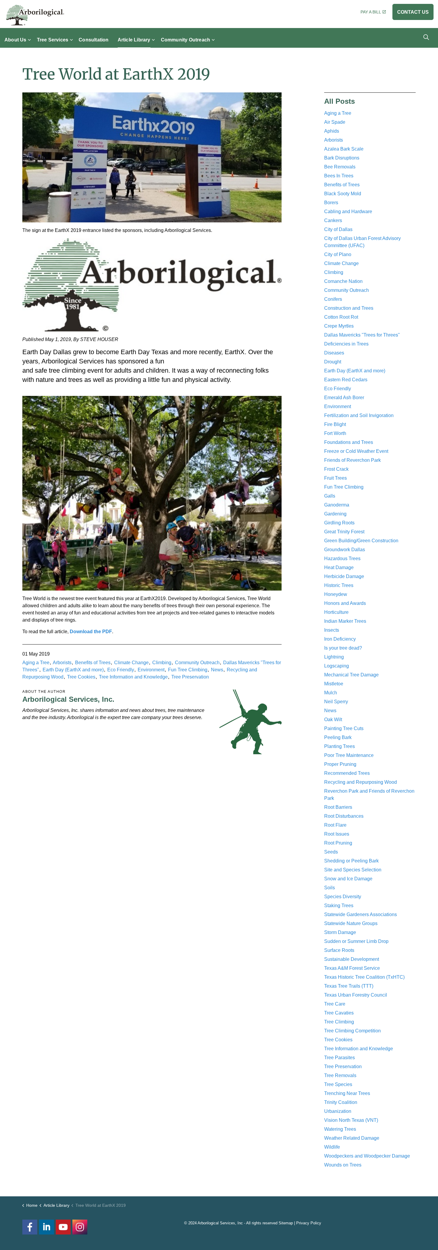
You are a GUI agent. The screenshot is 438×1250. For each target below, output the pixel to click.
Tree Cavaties (339, 1012)
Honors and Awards (345, 603)
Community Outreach (185, 39)
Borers (331, 202)
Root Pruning (338, 842)
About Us (15, 39)
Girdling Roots (339, 522)
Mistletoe (333, 683)
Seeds (331, 851)
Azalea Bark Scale (344, 148)
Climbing (161, 662)
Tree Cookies (81, 676)
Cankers (333, 220)
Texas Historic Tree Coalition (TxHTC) (364, 977)
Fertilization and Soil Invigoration (359, 415)
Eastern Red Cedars (345, 379)
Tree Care (334, 1003)
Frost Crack (336, 469)
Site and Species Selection (352, 869)
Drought (332, 361)
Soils (329, 887)
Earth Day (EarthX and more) (73, 669)
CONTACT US (413, 12)
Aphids (331, 131)
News (217, 669)
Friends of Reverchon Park (352, 460)
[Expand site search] (426, 37)
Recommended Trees (347, 773)
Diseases (334, 352)
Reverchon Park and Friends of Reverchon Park (369, 795)
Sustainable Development (351, 959)
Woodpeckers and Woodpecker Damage (367, 1155)
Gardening (335, 513)
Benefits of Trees (93, 662)
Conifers (333, 299)
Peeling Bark (338, 737)
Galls (329, 495)
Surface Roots (339, 950)
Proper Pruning (340, 764)
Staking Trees (338, 905)
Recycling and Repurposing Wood (360, 782)
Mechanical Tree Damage (351, 674)
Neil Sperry (336, 701)
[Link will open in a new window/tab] (79, 1227)
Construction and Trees (348, 308)
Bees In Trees (338, 175)
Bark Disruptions (341, 157)
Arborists (62, 662)
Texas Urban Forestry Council (355, 994)
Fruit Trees (335, 478)
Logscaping (336, 665)
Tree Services (53, 39)
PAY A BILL (371, 12)
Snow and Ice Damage (348, 878)
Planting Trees (339, 746)
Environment (151, 669)
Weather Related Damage (351, 1138)
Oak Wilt (333, 719)
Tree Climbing (339, 1021)
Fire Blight (335, 424)
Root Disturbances (344, 816)
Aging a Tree (35, 662)
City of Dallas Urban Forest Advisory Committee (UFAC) (362, 242)
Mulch (330, 692)
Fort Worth (335, 433)
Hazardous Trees (342, 558)
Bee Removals (339, 166)
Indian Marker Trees (345, 621)
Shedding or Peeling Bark (351, 860)
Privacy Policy (308, 1223)
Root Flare (335, 825)
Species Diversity (342, 896)
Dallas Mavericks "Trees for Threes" (362, 334)
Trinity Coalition (340, 1102)
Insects (331, 630)
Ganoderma (336, 504)
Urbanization (337, 1111)
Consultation (93, 39)
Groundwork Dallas (344, 549)
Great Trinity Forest (344, 531)
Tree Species (338, 1084)
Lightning (334, 656)
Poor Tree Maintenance (349, 755)
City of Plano (337, 254)
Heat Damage (339, 567)
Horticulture (336, 612)
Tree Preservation (190, 676)
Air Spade (334, 122)
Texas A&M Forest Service (352, 968)
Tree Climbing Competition (352, 1030)
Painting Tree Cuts (344, 728)
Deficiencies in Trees (346, 343)
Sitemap (286, 1223)
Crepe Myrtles (339, 326)
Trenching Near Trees (347, 1093)
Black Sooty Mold (342, 193)
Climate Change (131, 662)
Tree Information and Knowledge (133, 676)
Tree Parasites (339, 1057)
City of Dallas (338, 229)
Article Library (134, 39)
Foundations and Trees (348, 442)
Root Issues (336, 834)
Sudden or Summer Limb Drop (356, 941)
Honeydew (335, 594)
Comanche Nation (343, 281)
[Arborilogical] (35, 14)
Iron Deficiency (340, 639)
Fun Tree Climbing (187, 669)
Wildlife (332, 1147)
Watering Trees (340, 1129)
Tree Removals (340, 1075)
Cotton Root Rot (341, 317)
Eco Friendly (120, 669)
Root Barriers (338, 807)
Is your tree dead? (343, 647)
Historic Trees (338, 585)
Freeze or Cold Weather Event (356, 451)
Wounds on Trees (342, 1164)
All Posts (339, 101)
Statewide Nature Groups (351, 923)
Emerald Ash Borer (344, 397)
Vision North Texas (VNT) (351, 1120)
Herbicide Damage (344, 576)
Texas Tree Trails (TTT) (348, 986)
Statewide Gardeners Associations (360, 914)
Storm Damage (340, 932)
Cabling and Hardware (348, 211)
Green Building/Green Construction (361, 540)
